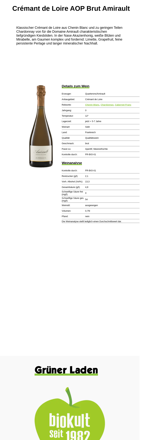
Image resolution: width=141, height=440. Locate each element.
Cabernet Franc (123, 104)
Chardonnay (107, 104)
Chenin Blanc (92, 104)
